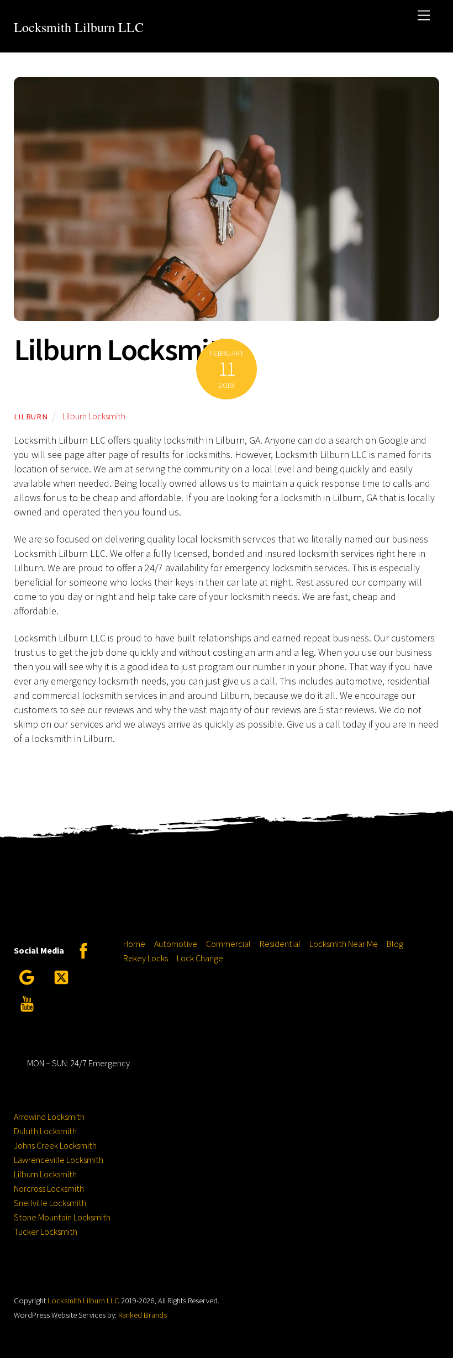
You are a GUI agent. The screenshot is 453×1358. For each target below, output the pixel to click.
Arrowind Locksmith (49, 1116)
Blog (395, 943)
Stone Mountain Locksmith (62, 1217)
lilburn (31, 417)
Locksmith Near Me (343, 943)
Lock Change (200, 958)
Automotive (175, 943)
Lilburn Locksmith (124, 349)
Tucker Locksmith (45, 1231)
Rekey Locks (145, 958)
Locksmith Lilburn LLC (83, 1301)
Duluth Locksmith (45, 1130)
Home (134, 943)
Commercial (228, 943)
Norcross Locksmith (49, 1188)
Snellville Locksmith (50, 1202)
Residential (280, 943)
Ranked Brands (142, 1315)
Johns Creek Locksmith (55, 1145)
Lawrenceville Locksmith (58, 1159)
